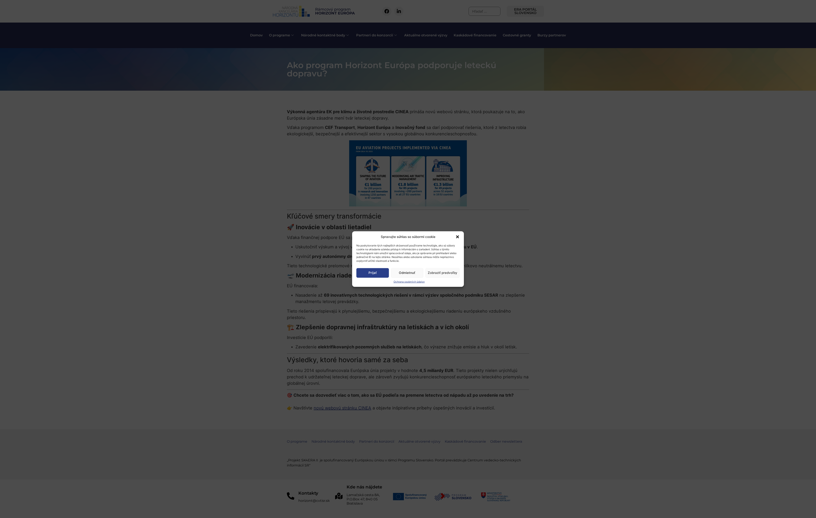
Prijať (372, 273)
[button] (457, 237)
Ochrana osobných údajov (409, 281)
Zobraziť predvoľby (442, 273)
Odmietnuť (407, 273)
